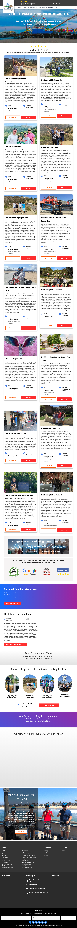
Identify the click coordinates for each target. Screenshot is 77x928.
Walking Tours (24, 859)
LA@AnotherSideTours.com (37, 888)
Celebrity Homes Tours (7, 864)
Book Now (28, 117)
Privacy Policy (26, 925)
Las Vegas (28, 4)
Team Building (44, 7)
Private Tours (26, 7)
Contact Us (56, 7)
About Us (63, 850)
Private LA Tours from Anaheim (28, 855)
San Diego (23, 4)
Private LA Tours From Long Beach (29, 857)
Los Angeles (46, 852)
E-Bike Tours (38, 7)
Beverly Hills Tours (6, 860)
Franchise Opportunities (27, 867)
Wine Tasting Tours (25, 860)
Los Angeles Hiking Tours (27, 850)
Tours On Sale (5, 859)
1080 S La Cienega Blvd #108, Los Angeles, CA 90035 (38, 893)
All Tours (19, 7)
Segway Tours (32, 7)
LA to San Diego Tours (26, 853)
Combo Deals (5, 862)
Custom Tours (50, 7)
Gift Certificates (25, 865)
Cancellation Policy (18, 925)
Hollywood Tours (25, 852)
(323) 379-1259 (33, 884)
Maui (32, 4)
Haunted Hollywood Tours (7, 867)
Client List (64, 852)
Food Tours (4, 865)
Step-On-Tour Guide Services (28, 862)
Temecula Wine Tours (26, 864)
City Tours (4, 850)
